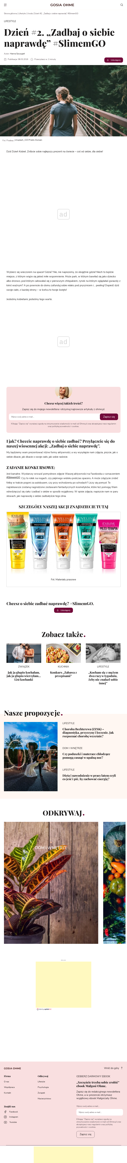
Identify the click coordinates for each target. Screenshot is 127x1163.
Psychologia (43, 1087)
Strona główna (10, 13)
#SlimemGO (13, 477)
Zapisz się (109, 416)
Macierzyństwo (44, 1099)
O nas (6, 1082)
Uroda (30, 13)
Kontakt (7, 1093)
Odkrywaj (43, 1076)
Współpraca (9, 1087)
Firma (7, 1076)
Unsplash (19, 140)
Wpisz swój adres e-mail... (88, 1106)
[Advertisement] (63, 985)
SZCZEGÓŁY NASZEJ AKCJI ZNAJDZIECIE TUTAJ (63, 506)
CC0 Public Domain (33, 140)
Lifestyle (22, 13)
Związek (41, 1093)
